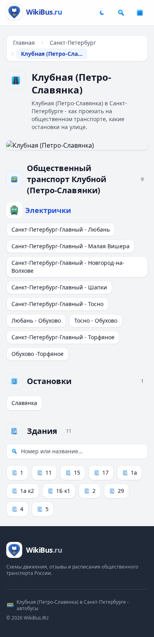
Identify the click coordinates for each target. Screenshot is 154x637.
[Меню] (140, 13)
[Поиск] (121, 13)
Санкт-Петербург (73, 42)
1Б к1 (63, 490)
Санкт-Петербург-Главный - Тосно (57, 304)
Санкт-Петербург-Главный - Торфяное (63, 337)
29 (121, 490)
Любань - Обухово (36, 320)
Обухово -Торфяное (37, 353)
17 (105, 472)
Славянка (24, 403)
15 (77, 472)
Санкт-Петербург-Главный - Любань (60, 229)
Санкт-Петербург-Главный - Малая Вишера (70, 246)
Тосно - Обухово (95, 320)
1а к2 (27, 490)
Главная (24, 42)
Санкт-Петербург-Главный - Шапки (59, 287)
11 (48, 472)
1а (134, 472)
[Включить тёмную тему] (102, 13)
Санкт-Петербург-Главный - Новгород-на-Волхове (67, 266)
